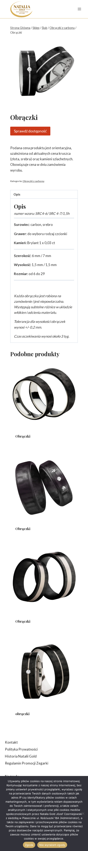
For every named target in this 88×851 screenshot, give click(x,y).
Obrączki (22, 436)
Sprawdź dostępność (30, 131)
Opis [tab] (17, 194)
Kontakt (11, 742)
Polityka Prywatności (21, 749)
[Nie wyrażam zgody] (83, 813)
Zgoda (29, 844)
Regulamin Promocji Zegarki (26, 763)
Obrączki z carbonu (33, 181)
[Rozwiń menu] (79, 9)
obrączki (22, 713)
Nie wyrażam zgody (52, 844)
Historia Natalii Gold (21, 756)
